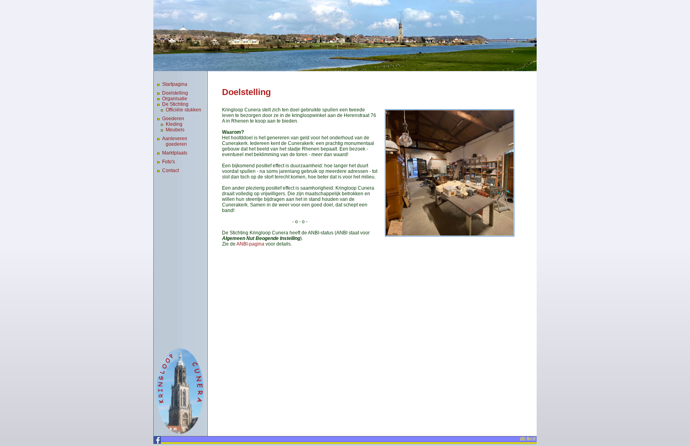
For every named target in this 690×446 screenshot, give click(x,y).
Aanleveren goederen (174, 141)
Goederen (173, 118)
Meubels (175, 130)
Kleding (174, 124)
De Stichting (175, 104)
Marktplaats (174, 153)
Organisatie (174, 98)
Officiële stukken (183, 110)
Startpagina (174, 84)
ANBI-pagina (250, 244)
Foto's (168, 162)
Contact (170, 170)
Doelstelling (175, 93)
